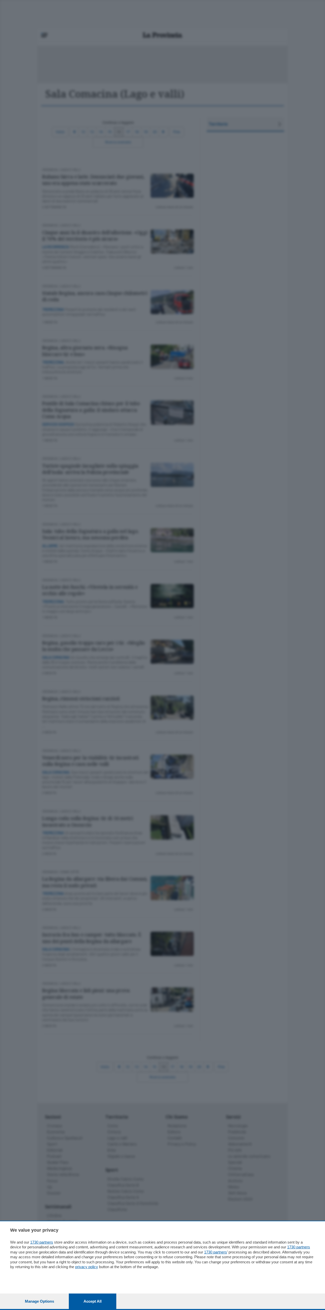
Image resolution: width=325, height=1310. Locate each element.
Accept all (93, 1301)
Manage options (39, 1301)
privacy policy (86, 1267)
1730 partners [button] (41, 1242)
